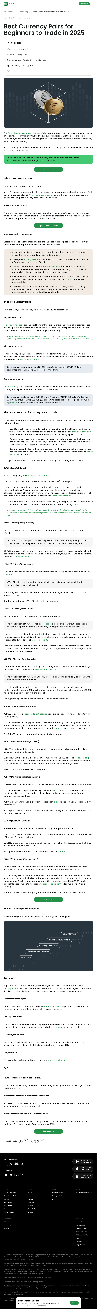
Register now (48, 1131)
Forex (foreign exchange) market (24, 133)
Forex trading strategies (35, 714)
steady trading (81, 758)
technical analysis (51, 1006)
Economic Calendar (61, 495)
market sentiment (56, 1060)
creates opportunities (53, 884)
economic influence (29, 359)
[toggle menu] (92, 4)
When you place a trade (40, 195)
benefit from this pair (46, 669)
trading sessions (32, 259)
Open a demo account (48, 225)
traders (45, 624)
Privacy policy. (42, 1305)
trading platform (12, 988)
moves (13, 402)
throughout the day (81, 431)
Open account (84, 4)
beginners (9, 574)
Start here (48, 169)
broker (72, 530)
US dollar (69, 279)
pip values (59, 1027)
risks (56, 802)
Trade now (48, 899)
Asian (54, 790)
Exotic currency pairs (13, 386)
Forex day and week (50, 266)
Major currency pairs (13, 325)
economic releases (23, 556)
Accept (74, 1303)
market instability (39, 640)
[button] (48, 43)
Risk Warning (8, 1286)
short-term (59, 728)
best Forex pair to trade (37, 475)
